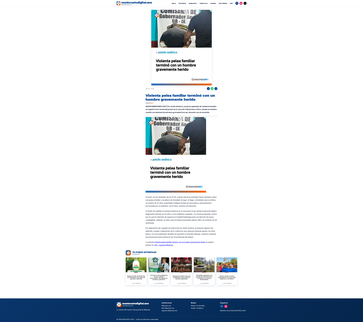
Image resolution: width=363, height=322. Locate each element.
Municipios (193, 3)
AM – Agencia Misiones (163, 245)
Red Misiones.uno (168, 308)
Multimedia (223, 3)
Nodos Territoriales (198, 306)
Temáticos (203, 3)
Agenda (213, 3)
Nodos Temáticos (197, 308)
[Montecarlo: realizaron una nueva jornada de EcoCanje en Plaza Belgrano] (158, 271)
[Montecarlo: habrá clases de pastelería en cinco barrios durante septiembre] (181, 271)
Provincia (182, 3)
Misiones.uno (166, 306)
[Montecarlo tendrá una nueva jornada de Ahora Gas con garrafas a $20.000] (136, 271)
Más (231, 3)
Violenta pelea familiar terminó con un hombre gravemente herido (179, 242)
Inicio (174, 3)
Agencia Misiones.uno (169, 311)
